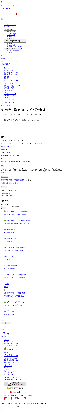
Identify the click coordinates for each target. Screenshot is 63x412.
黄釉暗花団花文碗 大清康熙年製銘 (14, 278)
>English (6, 26)
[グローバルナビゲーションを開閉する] (1, 55)
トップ (6, 67)
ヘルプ (6, 92)
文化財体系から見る (13, 33)
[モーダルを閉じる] (1, 409)
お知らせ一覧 (8, 90)
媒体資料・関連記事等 (10, 83)
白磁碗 (6, 287)
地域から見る (11, 38)
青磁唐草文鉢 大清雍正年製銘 (13, 305)
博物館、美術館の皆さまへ (12, 85)
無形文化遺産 (11, 45)
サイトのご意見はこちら (11, 99)
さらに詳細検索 (5, 8)
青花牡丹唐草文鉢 (9, 241)
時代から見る (11, 35)
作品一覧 (10, 29)
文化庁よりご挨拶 (9, 87)
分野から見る (11, 36)
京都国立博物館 (5, 183)
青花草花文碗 (8, 259)
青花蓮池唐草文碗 (9, 232)
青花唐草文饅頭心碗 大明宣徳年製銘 (12, 180)
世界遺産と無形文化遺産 (15, 41)
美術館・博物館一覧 (13, 50)
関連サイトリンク (9, 95)
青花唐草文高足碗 (9, 314)
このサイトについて (10, 25)
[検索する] (16, 5)
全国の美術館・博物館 (13, 48)
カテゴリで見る (10, 31)
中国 (8, 146)
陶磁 (2, 146)
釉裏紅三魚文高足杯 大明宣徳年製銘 (15, 214)
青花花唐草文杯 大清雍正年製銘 (14, 296)
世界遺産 (9, 43)
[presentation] (1, 206)
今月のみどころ (11, 52)
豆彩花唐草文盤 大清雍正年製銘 (14, 250)
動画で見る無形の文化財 (14, 47)
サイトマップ (8, 97)
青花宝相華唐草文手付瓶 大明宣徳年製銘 (16, 223)
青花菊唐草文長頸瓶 (10, 268)
